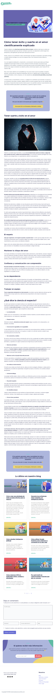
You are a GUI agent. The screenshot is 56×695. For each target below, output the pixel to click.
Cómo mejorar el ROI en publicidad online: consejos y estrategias (15, 576)
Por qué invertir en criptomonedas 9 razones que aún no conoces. (40, 576)
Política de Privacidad (43, 682)
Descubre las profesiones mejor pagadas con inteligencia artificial (39, 498)
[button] (28, 106)
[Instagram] (10, 676)
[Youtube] (12, 676)
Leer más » (8, 517)
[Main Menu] (53, 3)
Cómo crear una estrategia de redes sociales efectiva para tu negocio (15, 498)
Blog (40, 675)
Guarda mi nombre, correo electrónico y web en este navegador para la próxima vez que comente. (28, 628)
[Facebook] (8, 676)
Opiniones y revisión (43, 677)
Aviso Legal (41, 683)
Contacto (41, 680)
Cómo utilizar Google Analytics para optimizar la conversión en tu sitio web (39, 541)
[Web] (45, 623)
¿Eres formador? (42, 678)
